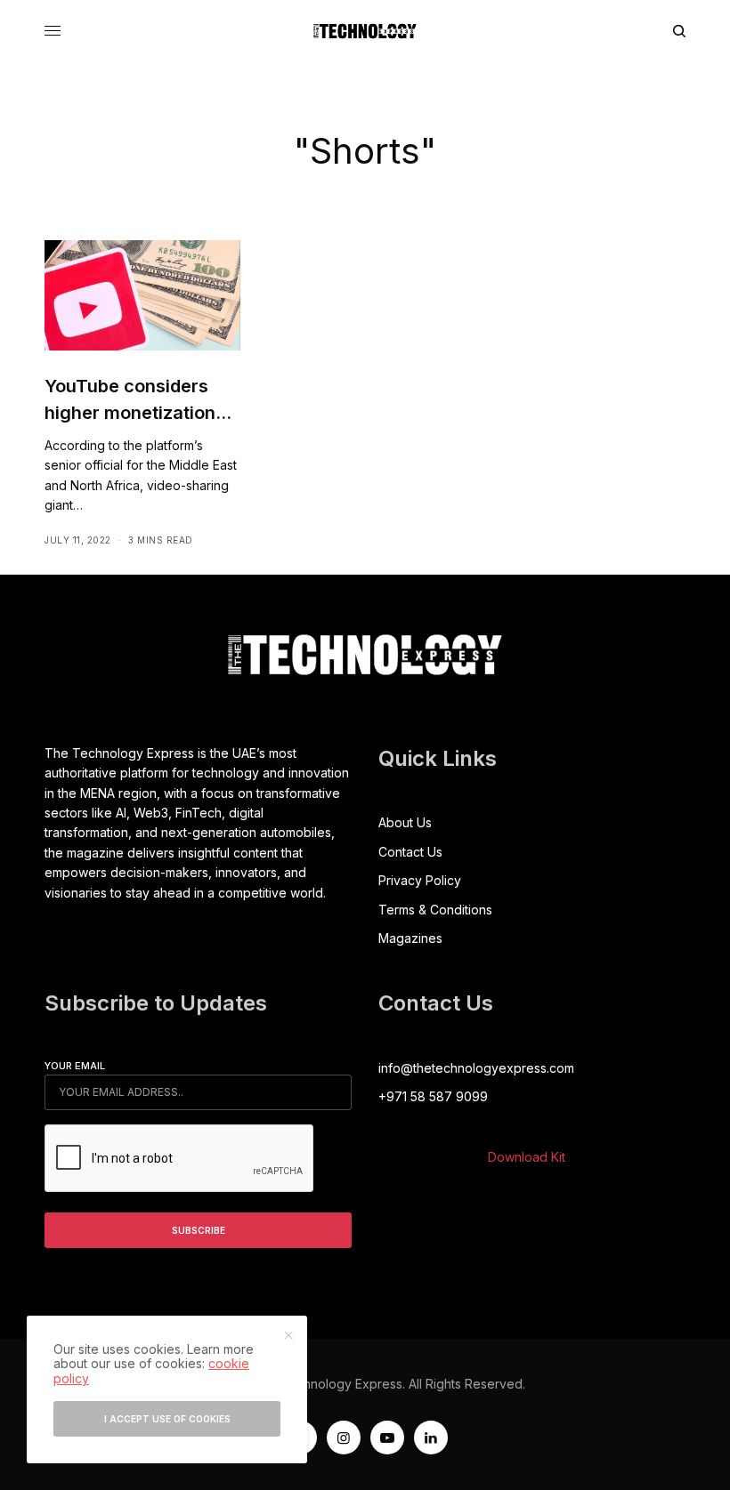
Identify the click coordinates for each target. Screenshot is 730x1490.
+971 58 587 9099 (433, 1096)
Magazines (410, 938)
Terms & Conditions (435, 909)
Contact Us (410, 851)
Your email (75, 1065)
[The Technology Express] (365, 31)
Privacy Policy (419, 880)
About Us (405, 822)
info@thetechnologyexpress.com (476, 1067)
